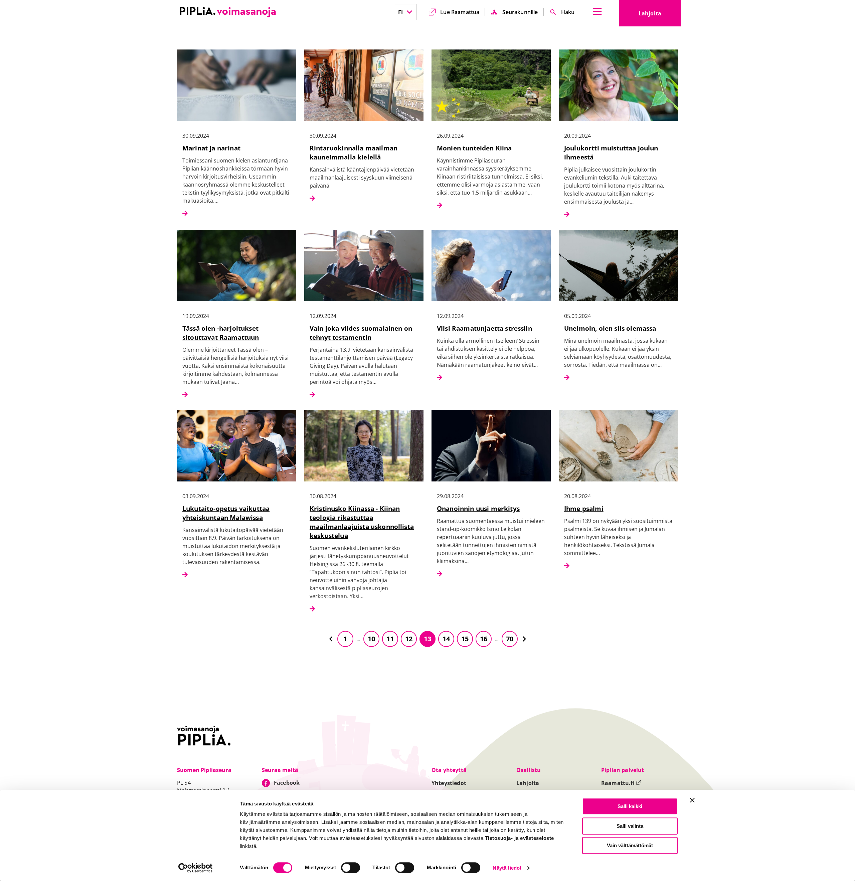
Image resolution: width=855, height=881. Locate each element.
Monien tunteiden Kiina (474, 147)
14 (446, 638)
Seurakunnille (520, 12)
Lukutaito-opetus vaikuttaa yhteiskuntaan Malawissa (226, 513)
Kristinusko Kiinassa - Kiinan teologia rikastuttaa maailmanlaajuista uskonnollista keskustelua (362, 522)
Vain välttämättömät (630, 845)
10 (371, 638)
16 (483, 638)
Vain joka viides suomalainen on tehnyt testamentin (361, 333)
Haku (568, 12)
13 (427, 638)
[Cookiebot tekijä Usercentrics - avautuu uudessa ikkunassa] (195, 868)
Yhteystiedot (449, 783)
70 (509, 638)
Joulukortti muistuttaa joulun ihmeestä (611, 152)
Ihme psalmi (584, 508)
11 (390, 638)
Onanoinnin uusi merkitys (478, 508)
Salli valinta (630, 826)
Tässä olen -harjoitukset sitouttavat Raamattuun (220, 333)
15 (465, 638)
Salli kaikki (630, 806)
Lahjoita (660, 15)
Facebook (287, 782)
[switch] (350, 867)
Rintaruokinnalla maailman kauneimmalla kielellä (353, 152)
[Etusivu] (228, 12)
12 (408, 638)
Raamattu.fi (621, 783)
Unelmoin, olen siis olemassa (610, 328)
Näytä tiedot (507, 868)
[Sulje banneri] (692, 800)
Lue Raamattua (459, 12)
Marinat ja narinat (211, 147)
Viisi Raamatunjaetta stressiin (484, 328)
